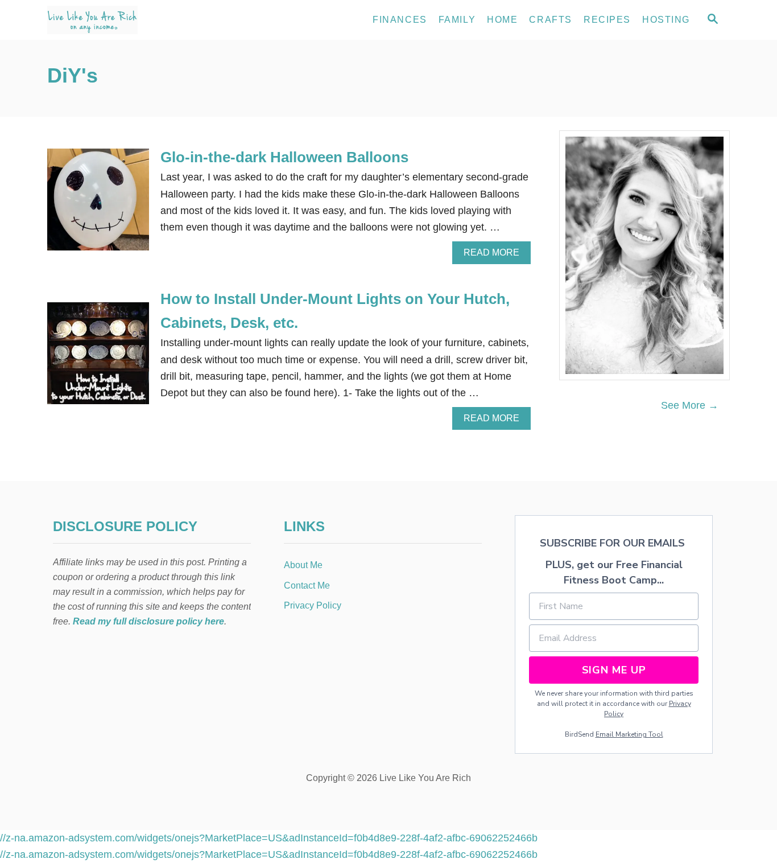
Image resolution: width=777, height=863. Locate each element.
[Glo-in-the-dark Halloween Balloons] (98, 205)
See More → (689, 405)
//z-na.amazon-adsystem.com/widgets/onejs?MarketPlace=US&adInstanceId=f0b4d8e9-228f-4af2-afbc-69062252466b (269, 838)
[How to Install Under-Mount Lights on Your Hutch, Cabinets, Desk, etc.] (98, 358)
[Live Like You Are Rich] (149, 20)
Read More (495, 255)
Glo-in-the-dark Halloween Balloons (284, 157)
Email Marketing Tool (629, 734)
